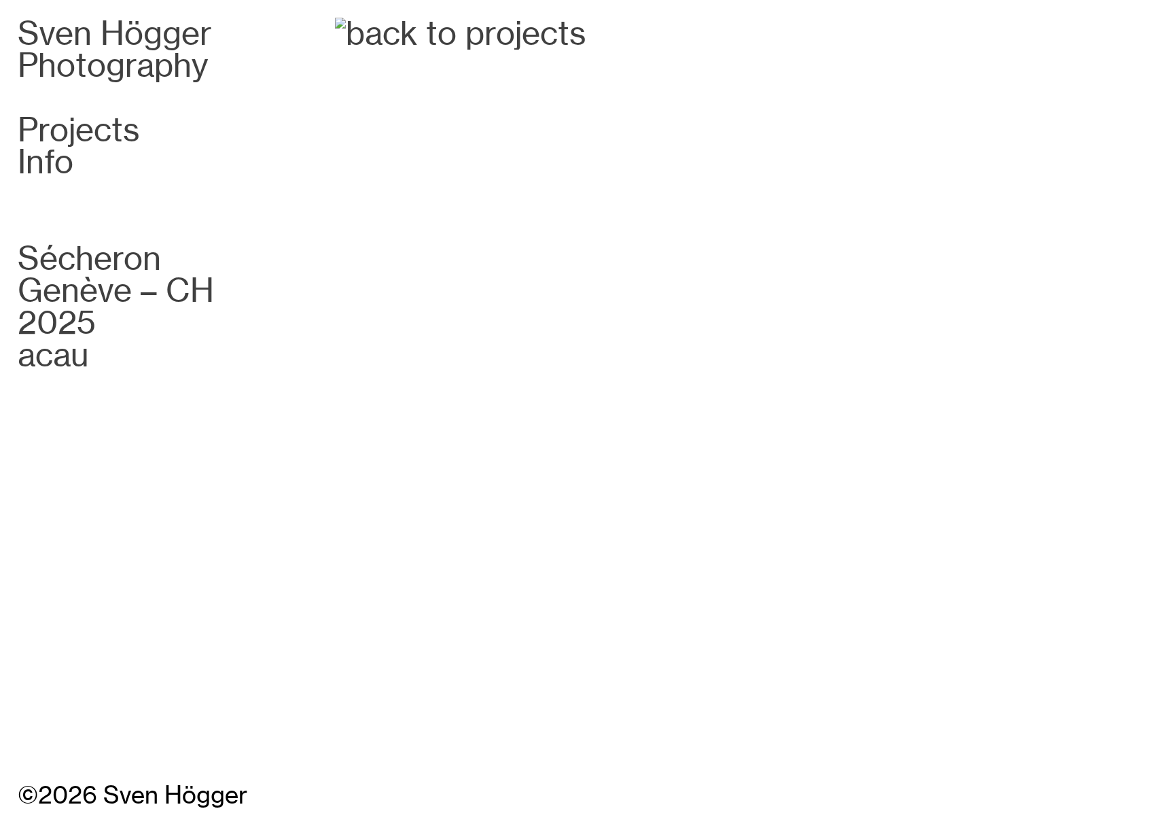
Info (45, 162)
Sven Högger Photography (115, 49)
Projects (79, 130)
